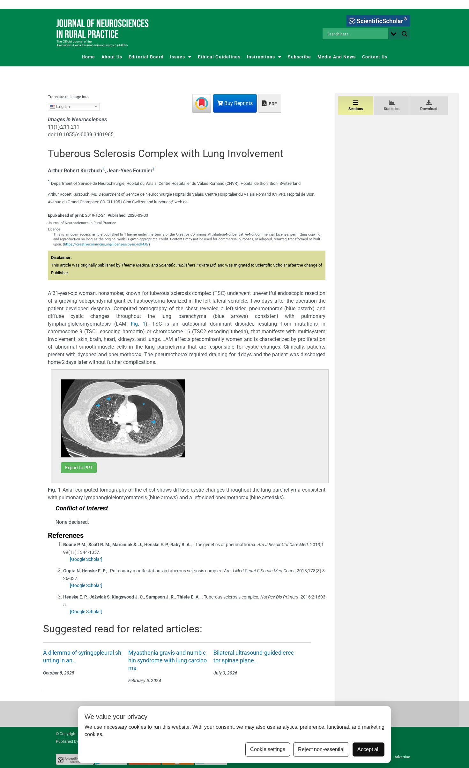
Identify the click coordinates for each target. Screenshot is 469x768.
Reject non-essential (321, 749)
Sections (355, 109)
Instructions (261, 56)
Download (428, 109)
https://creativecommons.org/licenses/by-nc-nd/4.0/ (106, 244)
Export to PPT (79, 467)
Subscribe (299, 56)
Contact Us (374, 56)
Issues (177, 56)
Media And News (336, 56)
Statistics (391, 109)
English (62, 106)
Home (88, 56)
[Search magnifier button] (404, 33)
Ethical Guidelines (219, 56)
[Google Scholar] (86, 559)
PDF (272, 103)
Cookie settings (267, 749)
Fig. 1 (138, 324)
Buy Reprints (238, 103)
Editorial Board (146, 56)
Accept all (368, 749)
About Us (111, 56)
